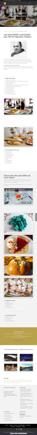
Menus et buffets (13, 31)
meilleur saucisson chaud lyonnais (9, 381)
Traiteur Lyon (6, 31)
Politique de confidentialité (22, 433)
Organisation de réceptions (9, 413)
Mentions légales (21, 425)
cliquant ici (22, 417)
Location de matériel (8, 416)
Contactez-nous (18, 340)
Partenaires (28, 425)
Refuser (16, 433)
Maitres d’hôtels (7, 415)
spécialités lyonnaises (25, 381)
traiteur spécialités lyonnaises (16, 382)
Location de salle (7, 418)
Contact (23, 426)
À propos (11, 425)
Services (15, 425)
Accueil (6, 425)
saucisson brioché (18, 381)
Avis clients (13, 426)
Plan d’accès (18, 426)
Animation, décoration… (8, 420)
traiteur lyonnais (8, 382)
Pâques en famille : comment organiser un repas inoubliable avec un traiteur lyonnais (26, 390)
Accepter (12, 433)
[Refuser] (35, 433)
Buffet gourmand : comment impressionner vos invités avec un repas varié (26, 400)
